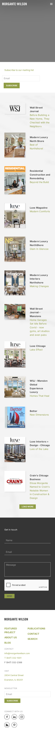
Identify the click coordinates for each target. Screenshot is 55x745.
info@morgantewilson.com (17, 653)
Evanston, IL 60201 (13, 679)
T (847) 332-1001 (12, 658)
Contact (33, 633)
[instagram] (21, 716)
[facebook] (7, 716)
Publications (36, 628)
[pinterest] (14, 724)
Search (32, 638)
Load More (27, 506)
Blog (7, 642)
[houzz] (7, 724)
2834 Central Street (14, 675)
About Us (10, 637)
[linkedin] (14, 716)
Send (9, 596)
